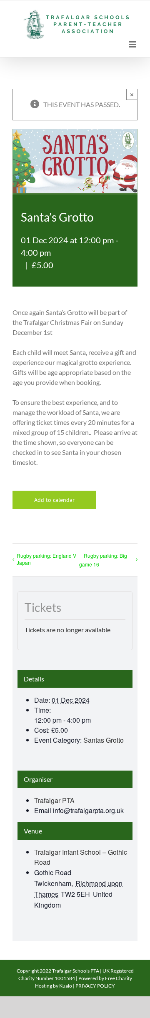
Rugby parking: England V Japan (46, 559)
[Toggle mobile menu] (133, 44)
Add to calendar (54, 500)
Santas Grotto (103, 740)
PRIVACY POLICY (95, 986)
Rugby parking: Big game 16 (103, 560)
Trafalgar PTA (54, 800)
